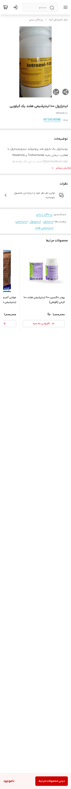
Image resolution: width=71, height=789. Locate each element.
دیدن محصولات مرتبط (51, 781)
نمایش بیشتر (63, 168)
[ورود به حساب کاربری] (16, 7)
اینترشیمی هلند (44, 228)
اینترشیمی (22, 221)
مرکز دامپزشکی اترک (58, 19)
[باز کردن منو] (65, 7)
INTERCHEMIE (52, 120)
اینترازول (48, 221)
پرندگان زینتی (36, 19)
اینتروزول (35, 221)
